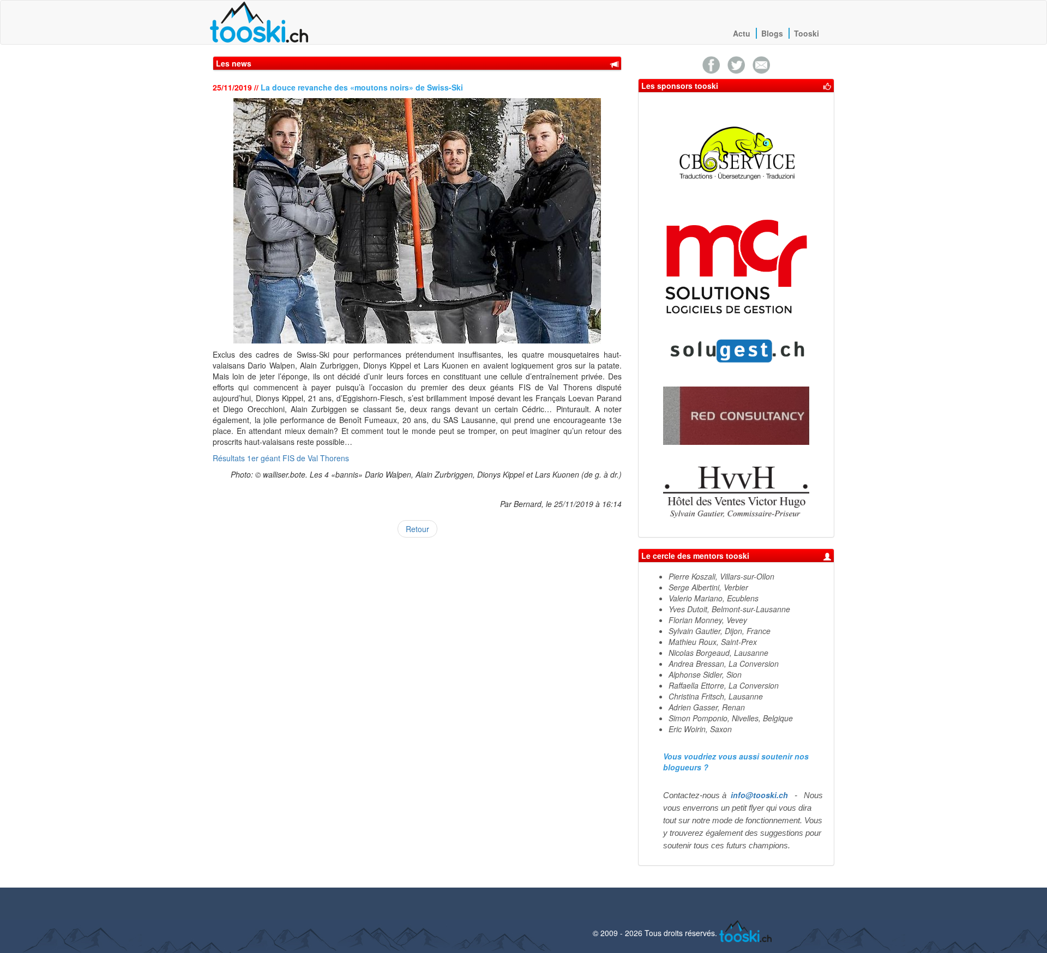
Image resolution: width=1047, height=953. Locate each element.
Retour (417, 528)
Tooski (806, 33)
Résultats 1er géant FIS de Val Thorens (281, 458)
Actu (741, 33)
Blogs (772, 33)
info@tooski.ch (759, 794)
